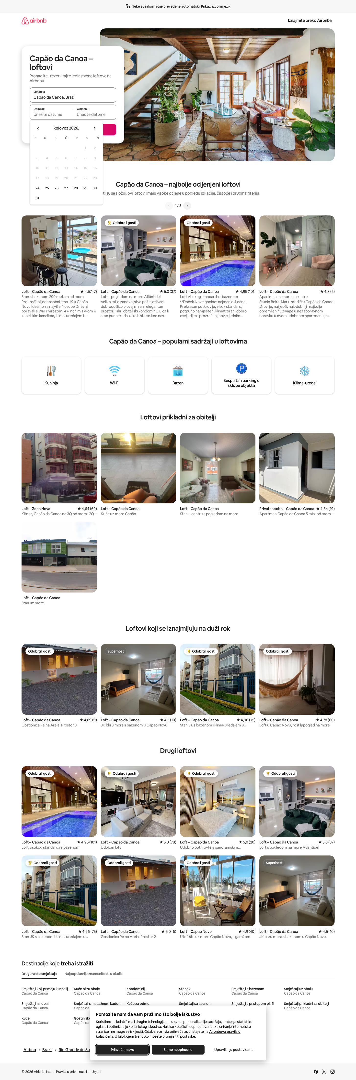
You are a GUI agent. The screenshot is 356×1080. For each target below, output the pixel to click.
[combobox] (73, 97)
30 (95, 188)
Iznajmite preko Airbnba (310, 20)
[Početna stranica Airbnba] (34, 20)
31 (37, 198)
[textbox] (51, 114)
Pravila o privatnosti (71, 1071)
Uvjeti (96, 1071)
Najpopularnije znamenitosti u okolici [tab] (94, 974)
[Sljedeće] (187, 206)
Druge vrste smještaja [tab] (39, 974)
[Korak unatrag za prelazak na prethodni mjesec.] (38, 128)
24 (37, 188)
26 (56, 188)
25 (47, 188)
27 (66, 188)
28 (76, 188)
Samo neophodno (178, 1049)
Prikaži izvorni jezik (215, 6)
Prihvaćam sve (122, 1049)
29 (85, 188)
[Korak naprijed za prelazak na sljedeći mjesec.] (94, 128)
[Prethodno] (169, 206)
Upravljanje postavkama (233, 1049)
